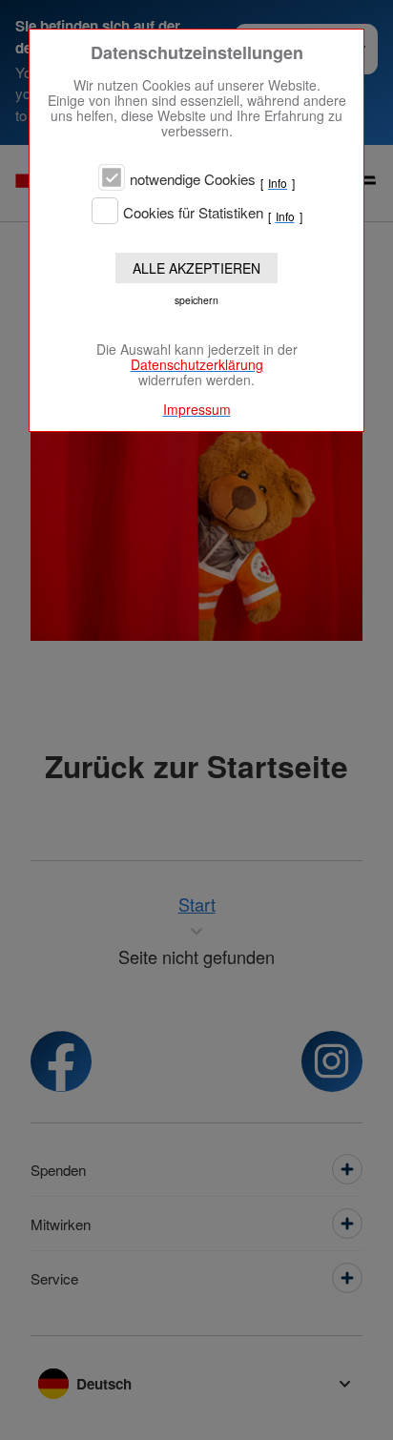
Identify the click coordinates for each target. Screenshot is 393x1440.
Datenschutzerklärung (197, 364)
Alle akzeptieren (196, 268)
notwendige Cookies (193, 179)
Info (277, 183)
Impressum (197, 409)
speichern (196, 300)
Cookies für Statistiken (193, 212)
